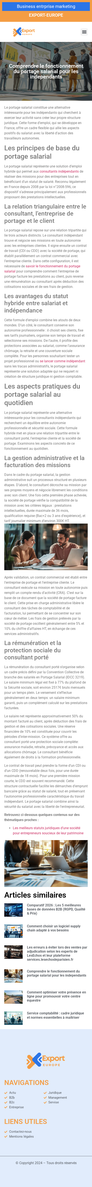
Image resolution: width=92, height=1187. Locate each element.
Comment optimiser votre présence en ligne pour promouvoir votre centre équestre (56, 996)
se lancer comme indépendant (62, 361)
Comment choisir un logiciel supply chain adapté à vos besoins (53, 928)
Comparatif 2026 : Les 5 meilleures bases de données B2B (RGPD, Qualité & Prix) (56, 909)
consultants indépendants (59, 171)
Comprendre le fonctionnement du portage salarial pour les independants (56, 973)
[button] (84, 32)
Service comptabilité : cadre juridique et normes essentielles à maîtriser (55, 1015)
